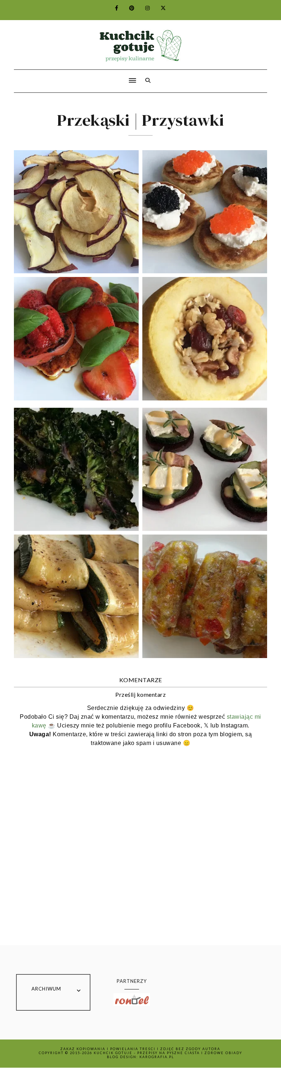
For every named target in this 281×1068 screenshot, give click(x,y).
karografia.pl (156, 1057)
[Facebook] (112, 8)
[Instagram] (143, 8)
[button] (72, 75)
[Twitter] (159, 8)
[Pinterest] (127, 8)
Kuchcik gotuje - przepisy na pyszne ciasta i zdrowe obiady (168, 1053)
